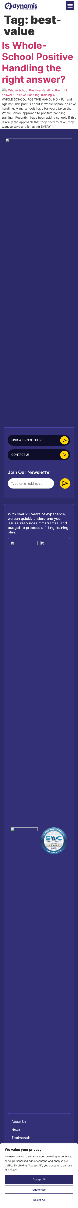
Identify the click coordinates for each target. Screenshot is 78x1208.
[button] (70, 5)
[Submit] (65, 483)
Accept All (39, 1179)
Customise (39, 1189)
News (16, 1130)
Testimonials (21, 1137)
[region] (39, 1175)
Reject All (39, 1199)
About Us (19, 1121)
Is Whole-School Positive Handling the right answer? (37, 62)
